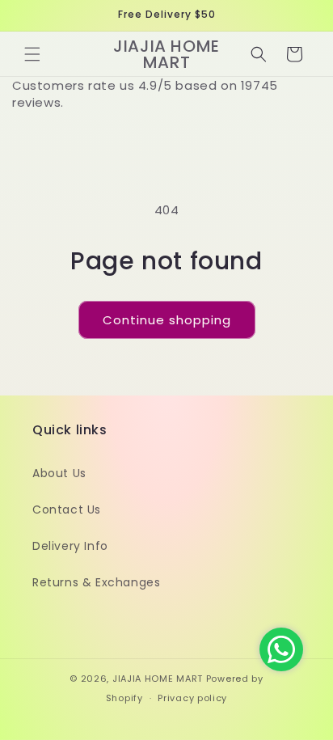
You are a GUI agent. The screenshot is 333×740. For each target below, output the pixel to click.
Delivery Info (70, 546)
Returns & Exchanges (96, 582)
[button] (32, 54)
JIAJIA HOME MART (157, 678)
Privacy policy (192, 697)
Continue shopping (167, 319)
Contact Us (66, 509)
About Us (59, 473)
